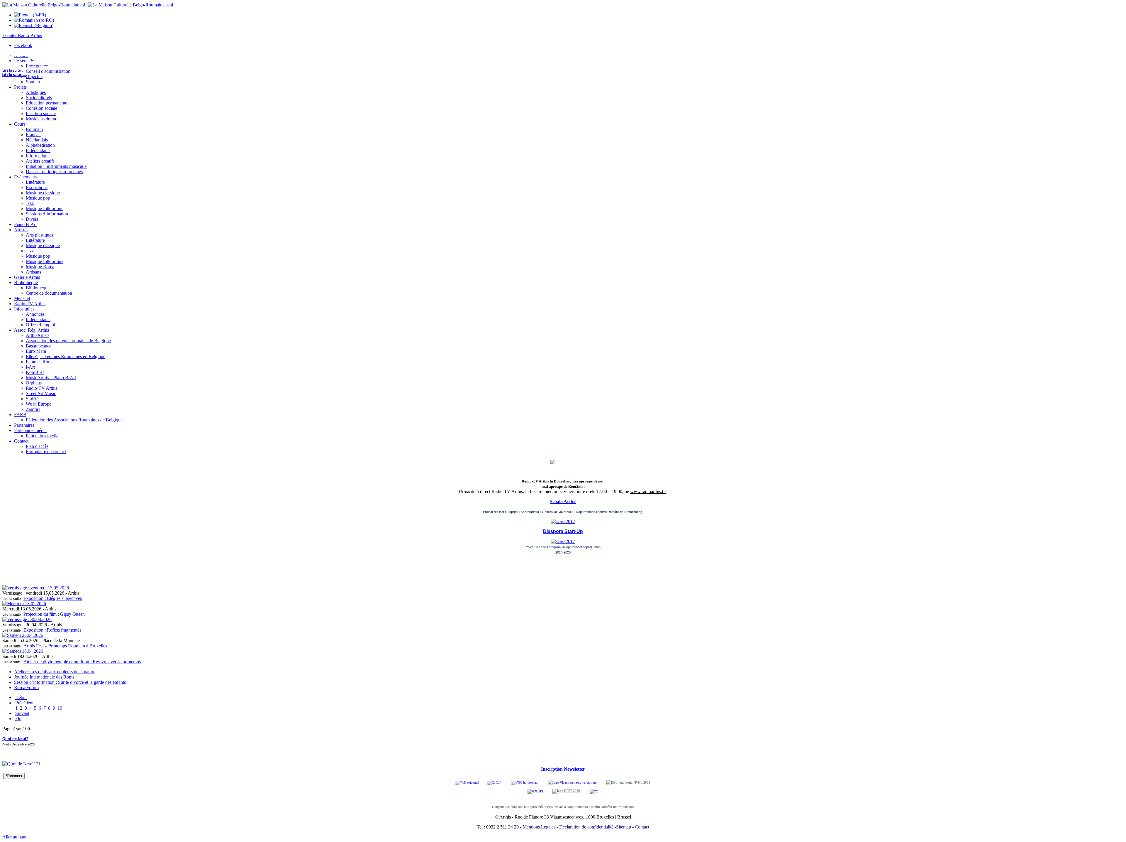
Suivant (22, 713)
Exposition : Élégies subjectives (52, 598)
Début (21, 697)
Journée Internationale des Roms (44, 676)
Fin (18, 718)
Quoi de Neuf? (15, 739)
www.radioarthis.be (648, 491)
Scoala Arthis (563, 501)
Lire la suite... (12, 75)
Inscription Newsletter (563, 769)
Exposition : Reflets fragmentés (52, 629)
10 (59, 708)
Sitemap (623, 826)
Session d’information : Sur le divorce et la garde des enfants (70, 682)
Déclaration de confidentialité (586, 826)
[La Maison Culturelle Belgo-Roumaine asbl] (87, 4)
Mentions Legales (539, 826)
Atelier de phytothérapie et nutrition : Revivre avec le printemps (82, 661)
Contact (642, 826)
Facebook (23, 45)
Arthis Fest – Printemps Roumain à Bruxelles (65, 645)
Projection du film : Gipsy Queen (54, 614)
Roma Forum (26, 687)
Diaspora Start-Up (563, 531)
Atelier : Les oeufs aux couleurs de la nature (54, 671)
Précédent (24, 702)
